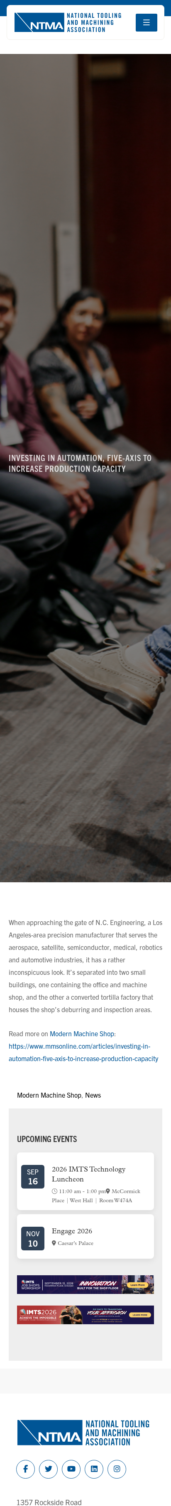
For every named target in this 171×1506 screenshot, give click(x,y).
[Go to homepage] (68, 22)
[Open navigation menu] (146, 23)
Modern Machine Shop (82, 1033)
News (93, 1095)
